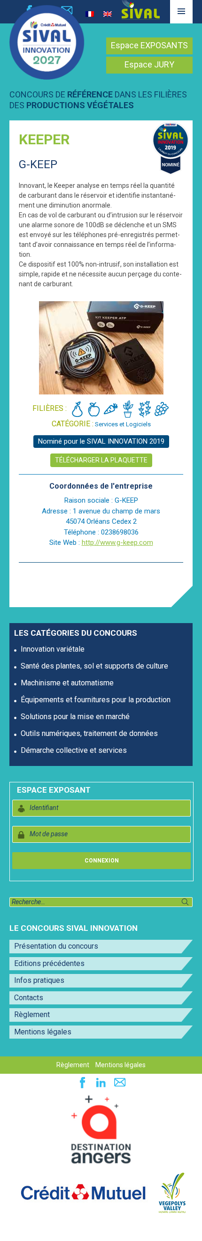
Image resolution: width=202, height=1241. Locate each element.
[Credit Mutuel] (83, 1192)
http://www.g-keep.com (117, 542)
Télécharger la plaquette (101, 460)
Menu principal (181, 22)
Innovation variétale (53, 649)
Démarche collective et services (74, 750)
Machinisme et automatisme (67, 682)
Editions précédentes (49, 963)
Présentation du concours (56, 946)
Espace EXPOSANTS (149, 45)
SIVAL (141, 10)
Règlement (32, 1014)
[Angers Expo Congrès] (101, 1130)
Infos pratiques (39, 980)
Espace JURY (149, 64)
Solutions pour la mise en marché (75, 716)
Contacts (28, 997)
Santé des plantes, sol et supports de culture (94, 665)
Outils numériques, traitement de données (89, 733)
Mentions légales (42, 1031)
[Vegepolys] (172, 1192)
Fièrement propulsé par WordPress (56, 1229)
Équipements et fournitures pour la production (96, 699)
